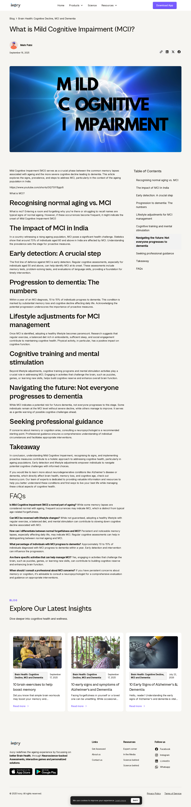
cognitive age (88, 475)
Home (60, 5)
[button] (76, 5)
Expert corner (130, 749)
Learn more (120, 800)
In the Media (129, 754)
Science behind (131, 760)
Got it (135, 800)
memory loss (42, 303)
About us (96, 754)
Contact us (97, 760)
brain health (51, 475)
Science (92, 5)
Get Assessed (98, 749)
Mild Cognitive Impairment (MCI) (28, 170)
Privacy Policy (154, 793)
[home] (16, 5)
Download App (164, 5)
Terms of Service (172, 793)
